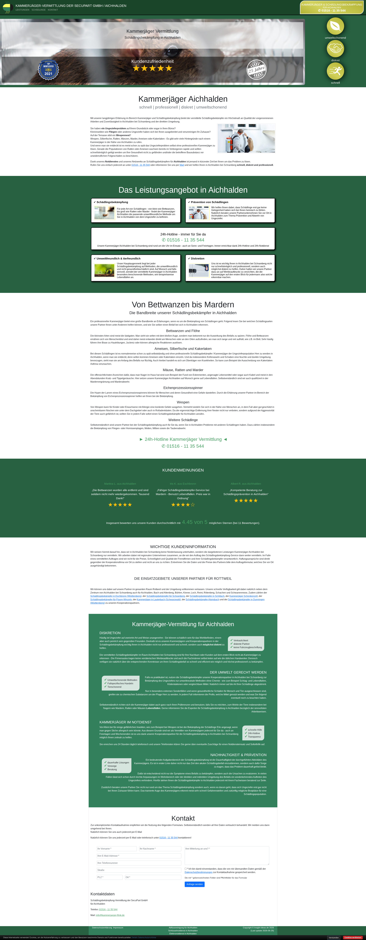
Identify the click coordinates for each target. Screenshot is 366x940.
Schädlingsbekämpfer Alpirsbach (202, 599)
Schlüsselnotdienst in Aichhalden (183, 930)
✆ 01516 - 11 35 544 (331, 10)
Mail (182, 165)
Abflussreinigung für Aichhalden (183, 927)
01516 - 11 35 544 (141, 165)
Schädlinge (39, 10)
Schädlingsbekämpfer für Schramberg (166, 596)
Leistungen (22, 10)
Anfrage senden (195, 884)
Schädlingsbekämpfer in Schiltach (207, 596)
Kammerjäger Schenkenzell (243, 596)
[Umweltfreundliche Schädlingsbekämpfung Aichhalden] (105, 270)
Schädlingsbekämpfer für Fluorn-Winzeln (111, 599)
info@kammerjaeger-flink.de (110, 915)
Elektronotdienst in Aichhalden (183, 933)
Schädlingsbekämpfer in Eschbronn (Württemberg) (116, 596)
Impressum (118, 927)
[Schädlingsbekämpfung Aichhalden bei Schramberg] (105, 213)
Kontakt (53, 10)
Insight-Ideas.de (261, 927)
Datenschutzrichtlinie (147, 937)
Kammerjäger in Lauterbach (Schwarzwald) (159, 599)
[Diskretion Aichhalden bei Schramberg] (199, 270)
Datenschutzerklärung (102, 927)
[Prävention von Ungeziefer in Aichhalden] (199, 213)
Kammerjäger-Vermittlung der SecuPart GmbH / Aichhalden (71, 6)
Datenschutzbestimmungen (198, 872)
